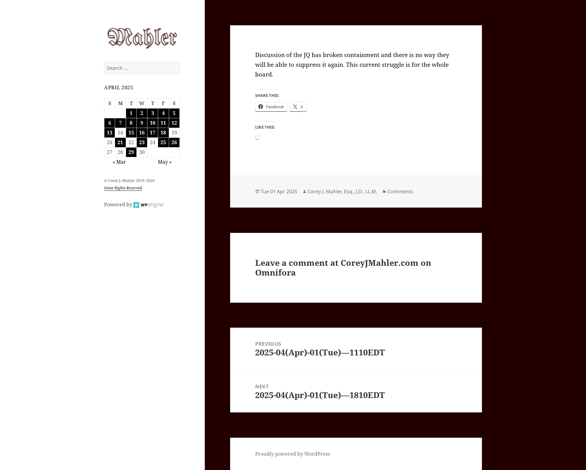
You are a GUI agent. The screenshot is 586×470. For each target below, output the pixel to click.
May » (165, 161)
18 (163, 132)
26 (174, 142)
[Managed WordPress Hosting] (148, 204)
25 (163, 142)
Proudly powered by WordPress (292, 453)
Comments (400, 191)
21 (120, 142)
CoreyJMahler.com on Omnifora (343, 267)
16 (142, 132)
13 (109, 132)
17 (152, 132)
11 (163, 122)
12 (174, 122)
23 (142, 142)
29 (131, 152)
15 (131, 132)
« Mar (119, 161)
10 (152, 122)
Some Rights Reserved (123, 187)
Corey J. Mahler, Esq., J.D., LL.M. (342, 191)
